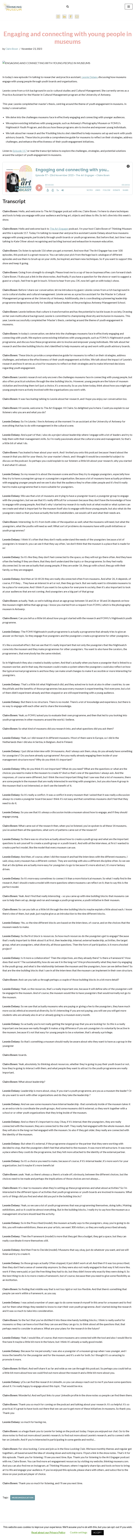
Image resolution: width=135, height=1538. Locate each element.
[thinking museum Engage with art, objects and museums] (12, 6)
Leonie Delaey (89, 77)
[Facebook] (70, 16)
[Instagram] (58, 16)
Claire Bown (11, 48)
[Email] (77, 16)
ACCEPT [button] (97, 1532)
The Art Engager (59, 228)
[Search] (67, 6)
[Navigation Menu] (129, 6)
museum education (22, 1497)
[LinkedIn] (64, 16)
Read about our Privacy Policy (48, 1532)
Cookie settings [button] (78, 1532)
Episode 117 (20, 150)
